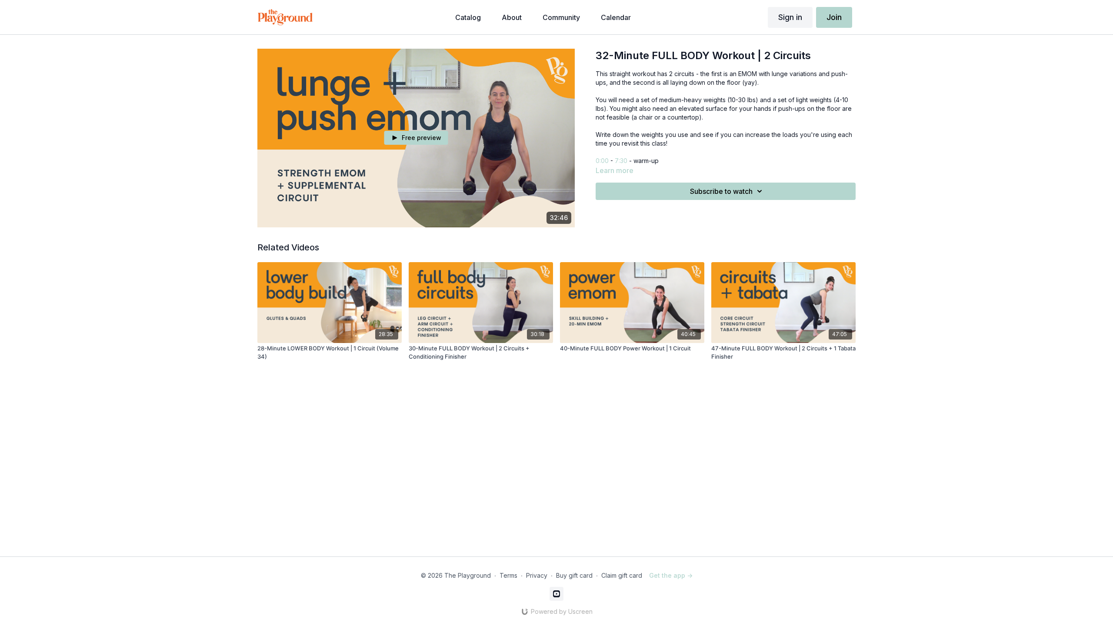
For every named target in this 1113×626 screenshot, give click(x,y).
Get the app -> (671, 575)
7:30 (621, 160)
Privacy (536, 575)
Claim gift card (621, 575)
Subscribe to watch (721, 191)
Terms (508, 575)
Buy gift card (574, 575)
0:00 (602, 160)
